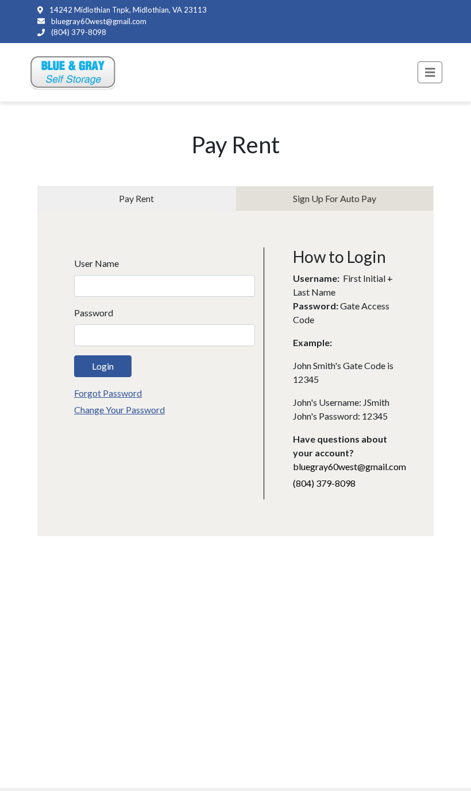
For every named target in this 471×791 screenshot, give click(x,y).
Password (93, 312)
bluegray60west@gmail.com (97, 21)
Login (103, 365)
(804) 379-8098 (77, 32)
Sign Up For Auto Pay (334, 198)
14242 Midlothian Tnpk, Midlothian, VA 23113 (127, 9)
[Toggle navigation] (430, 72)
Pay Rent (136, 198)
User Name (96, 263)
